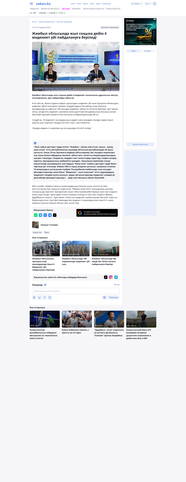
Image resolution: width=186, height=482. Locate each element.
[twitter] (55, 215)
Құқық (98, 4)
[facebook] (45, 215)
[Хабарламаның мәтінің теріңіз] (75, 291)
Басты (34, 22)
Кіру (117, 285)
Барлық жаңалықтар (46, 22)
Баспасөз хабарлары (64, 22)
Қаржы (85, 4)
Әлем (79, 4)
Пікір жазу (113, 297)
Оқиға (92, 4)
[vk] (50, 215)
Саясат (73, 4)
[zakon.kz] (43, 3)
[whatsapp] (36, 215)
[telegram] (40, 215)
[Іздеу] (155, 4)
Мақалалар (106, 4)
